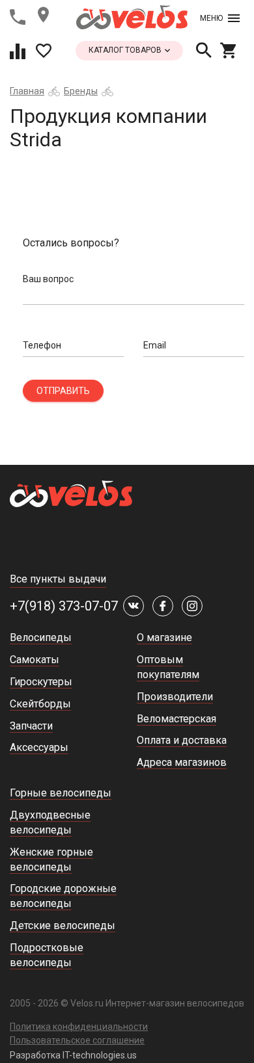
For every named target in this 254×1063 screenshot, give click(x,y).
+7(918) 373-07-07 (64, 606)
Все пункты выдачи (58, 579)
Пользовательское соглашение (77, 1040)
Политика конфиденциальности (79, 1026)
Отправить (63, 391)
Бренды (81, 91)
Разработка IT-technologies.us (73, 1055)
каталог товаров (126, 50)
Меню (211, 18)
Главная (27, 91)
